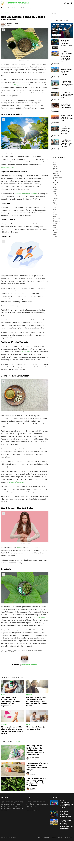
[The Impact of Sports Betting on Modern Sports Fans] (55, 94)
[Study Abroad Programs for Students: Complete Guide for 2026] (55, 128)
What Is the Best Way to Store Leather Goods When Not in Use (66, 106)
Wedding (55, 234)
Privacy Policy (68, 837)
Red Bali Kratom (8, 652)
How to (55, 198)
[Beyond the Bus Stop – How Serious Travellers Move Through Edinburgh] (55, 142)
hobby (55, 195)
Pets (54, 213)
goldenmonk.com (7, 167)
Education (56, 175)
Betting (55, 162)
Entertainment (57, 177)
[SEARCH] (68, 3)
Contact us (41, 838)
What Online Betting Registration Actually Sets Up (66, 42)
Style (54, 227)
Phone (55, 214)
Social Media (57, 222)
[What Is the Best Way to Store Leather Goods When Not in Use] (55, 105)
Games (55, 186)
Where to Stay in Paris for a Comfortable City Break (66, 118)
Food (54, 184)
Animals (55, 161)
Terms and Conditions (50, 837)
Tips (54, 231)
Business (55, 168)
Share (3, 29)
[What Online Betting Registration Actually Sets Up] (55, 42)
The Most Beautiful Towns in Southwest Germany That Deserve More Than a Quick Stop (66, 56)
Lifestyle (29, 694)
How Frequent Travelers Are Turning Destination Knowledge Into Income (66, 804)
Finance (55, 182)
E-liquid (55, 173)
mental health (29, 650)
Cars (54, 170)
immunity (18, 650)
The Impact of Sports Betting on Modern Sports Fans (67, 95)
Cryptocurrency (57, 171)
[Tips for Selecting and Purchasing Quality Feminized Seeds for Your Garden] (13, 784)
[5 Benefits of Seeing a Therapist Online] (37, 716)
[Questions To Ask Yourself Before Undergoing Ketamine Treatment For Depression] (12, 686)
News (54, 211)
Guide (54, 188)
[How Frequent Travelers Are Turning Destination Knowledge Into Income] (62, 30)
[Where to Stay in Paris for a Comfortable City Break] (55, 117)
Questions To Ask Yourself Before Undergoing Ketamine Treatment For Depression (10, 701)
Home (55, 196)
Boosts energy (7, 650)
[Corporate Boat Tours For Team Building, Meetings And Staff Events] (55, 83)
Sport (54, 225)
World (55, 236)
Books (55, 166)
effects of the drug (16, 482)
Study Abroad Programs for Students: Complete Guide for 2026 (66, 130)
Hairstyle (55, 189)
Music (54, 209)
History (55, 193)
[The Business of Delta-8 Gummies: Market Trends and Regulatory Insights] (13, 769)
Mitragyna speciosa (21, 85)
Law (54, 202)
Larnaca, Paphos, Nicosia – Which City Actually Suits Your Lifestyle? (66, 71)
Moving (55, 207)
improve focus (39, 617)
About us (60, 837)
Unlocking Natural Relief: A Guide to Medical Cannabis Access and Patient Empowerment (35, 750)
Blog (54, 164)
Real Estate (56, 218)
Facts (54, 180)
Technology (56, 229)
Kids (54, 200)
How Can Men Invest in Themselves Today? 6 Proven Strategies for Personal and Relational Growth (36, 701)
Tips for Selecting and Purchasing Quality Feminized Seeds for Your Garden (36, 781)
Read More (55, 47)
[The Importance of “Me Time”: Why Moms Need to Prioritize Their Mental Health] (12, 716)
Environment (57, 179)
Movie (54, 205)
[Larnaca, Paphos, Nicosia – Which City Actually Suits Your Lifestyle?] (55, 69)
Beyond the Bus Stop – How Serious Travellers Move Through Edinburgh (67, 143)
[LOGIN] (65, 3)
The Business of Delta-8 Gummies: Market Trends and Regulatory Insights (37, 766)
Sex (54, 220)
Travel (55, 232)
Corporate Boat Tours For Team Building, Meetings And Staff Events (67, 83)
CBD (18, 742)
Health (3, 694)
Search (71, 14)
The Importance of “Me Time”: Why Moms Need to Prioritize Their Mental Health (12, 730)
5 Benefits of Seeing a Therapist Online (35, 728)
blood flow (25, 352)
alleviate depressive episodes (26, 194)
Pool (54, 216)
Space (55, 223)
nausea (19, 547)
